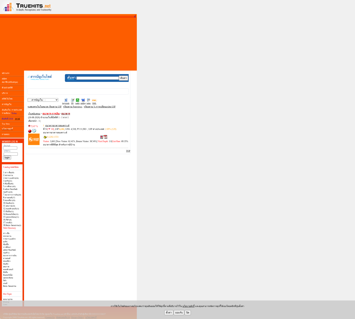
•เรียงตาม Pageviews (72, 106)
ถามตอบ (5, 134)
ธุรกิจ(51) (8, 181)
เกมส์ (5, 283)
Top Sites (6, 124)
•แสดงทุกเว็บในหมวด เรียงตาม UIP (45, 106)
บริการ (5, 93)
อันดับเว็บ (6, 110)
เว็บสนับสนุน (34, 113)
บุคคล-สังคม (8, 278)
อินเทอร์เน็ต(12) (12, 214)
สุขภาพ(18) (10, 206)
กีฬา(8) (8, 220)
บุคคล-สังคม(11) (12, 217)
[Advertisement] (68, 44)
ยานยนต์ (6, 258)
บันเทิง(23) (10, 203)
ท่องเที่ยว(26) (10, 200)
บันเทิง (5, 264)
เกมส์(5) (9, 223)
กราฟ (17, 119)
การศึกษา (7, 247)
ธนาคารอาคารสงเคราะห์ (57, 125)
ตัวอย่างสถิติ (7, 88)
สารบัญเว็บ (6, 104)
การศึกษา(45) (10, 186)
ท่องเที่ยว (7, 261)
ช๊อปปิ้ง (6, 244)
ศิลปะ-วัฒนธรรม (9, 286)
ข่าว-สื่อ (6, 233)
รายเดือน (6, 113)
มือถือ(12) (9, 211)
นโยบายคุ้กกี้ (188, 306)
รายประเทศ (17, 110)
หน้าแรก (5, 73)
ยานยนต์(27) (10, 198)
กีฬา (5, 281)
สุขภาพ (6, 267)
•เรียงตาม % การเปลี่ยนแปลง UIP (100, 106)
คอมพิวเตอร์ (8, 269)
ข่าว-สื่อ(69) (9, 173)
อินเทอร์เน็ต (8, 275)
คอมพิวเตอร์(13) (12, 209)
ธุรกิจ (5, 242)
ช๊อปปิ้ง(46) (9, 184)
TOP (128, 151)
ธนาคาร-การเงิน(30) (13, 195)
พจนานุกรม (8, 299)
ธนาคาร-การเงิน (9, 256)
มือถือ (5, 272)
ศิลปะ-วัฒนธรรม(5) (13, 225)
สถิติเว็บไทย (7, 99)
